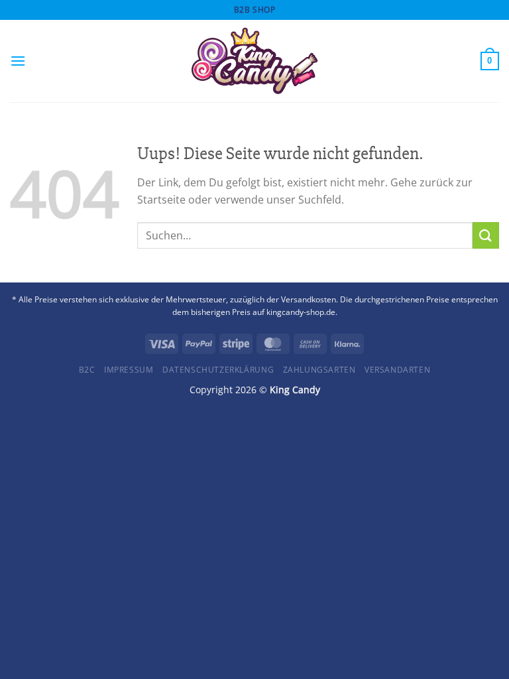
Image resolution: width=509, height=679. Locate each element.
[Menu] (18, 60)
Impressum (129, 369)
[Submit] (486, 235)
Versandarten (397, 369)
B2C (87, 369)
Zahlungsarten (319, 369)
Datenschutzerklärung (218, 369)
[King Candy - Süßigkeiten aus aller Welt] (254, 61)
